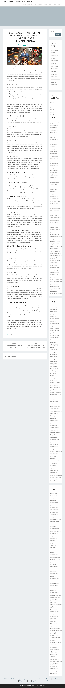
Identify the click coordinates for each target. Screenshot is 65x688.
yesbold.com (53, 321)
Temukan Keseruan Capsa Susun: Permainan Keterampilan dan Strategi (36, 345)
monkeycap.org (53, 538)
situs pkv (52, 102)
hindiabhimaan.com (54, 664)
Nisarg (44, 685)
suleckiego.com (53, 673)
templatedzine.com (54, 442)
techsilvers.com (53, 437)
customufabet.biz (54, 368)
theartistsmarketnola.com (56, 625)
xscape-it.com (53, 403)
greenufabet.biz (53, 352)
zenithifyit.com (53, 149)
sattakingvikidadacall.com (56, 251)
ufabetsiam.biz (53, 347)
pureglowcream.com (54, 592)
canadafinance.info (54, 614)
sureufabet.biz (53, 366)
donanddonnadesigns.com (56, 239)
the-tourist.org (53, 543)
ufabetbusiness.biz (54, 351)
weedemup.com (53, 262)
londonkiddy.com (54, 284)
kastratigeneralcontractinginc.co (57, 390)
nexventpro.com (54, 167)
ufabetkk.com (53, 576)
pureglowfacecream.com (55, 581)
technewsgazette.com (55, 580)
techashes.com (53, 309)
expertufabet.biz (54, 344)
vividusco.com (53, 146)
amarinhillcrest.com (54, 542)
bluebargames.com (54, 507)
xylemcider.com (53, 468)
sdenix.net (52, 540)
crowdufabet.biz (53, 378)
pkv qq (29, 681)
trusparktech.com (54, 161)
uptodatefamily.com (54, 454)
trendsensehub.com (54, 220)
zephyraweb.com (54, 153)
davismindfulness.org (55, 288)
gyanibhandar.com (54, 339)
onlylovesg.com (53, 244)
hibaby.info (52, 258)
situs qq (52, 109)
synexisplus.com (53, 134)
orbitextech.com (54, 227)
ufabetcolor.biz (53, 354)
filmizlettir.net (53, 497)
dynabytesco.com (54, 194)
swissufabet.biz (53, 349)
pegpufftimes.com (54, 502)
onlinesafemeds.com (54, 337)
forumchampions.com (55, 505)
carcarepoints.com (54, 430)
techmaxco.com (53, 189)
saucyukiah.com (53, 493)
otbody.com (53, 561)
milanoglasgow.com (54, 632)
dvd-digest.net (53, 623)
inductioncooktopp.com (55, 269)
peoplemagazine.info (55, 307)
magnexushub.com (54, 330)
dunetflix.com (53, 449)
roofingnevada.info (54, 272)
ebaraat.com (53, 325)
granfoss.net (53, 639)
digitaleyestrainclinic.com (56, 651)
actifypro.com (53, 174)
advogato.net (53, 545)
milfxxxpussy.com (54, 453)
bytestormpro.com (54, 215)
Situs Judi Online (57, 4)
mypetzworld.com (54, 420)
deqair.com (52, 435)
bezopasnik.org (53, 600)
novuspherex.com (54, 158)
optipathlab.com (54, 129)
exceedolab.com (53, 191)
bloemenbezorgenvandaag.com (57, 594)
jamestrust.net (53, 562)
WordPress (35, 685)
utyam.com (52, 458)
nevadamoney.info (54, 616)
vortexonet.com (53, 136)
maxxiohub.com (53, 151)
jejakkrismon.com (54, 573)
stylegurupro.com (54, 196)
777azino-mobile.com (55, 404)
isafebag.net (53, 547)
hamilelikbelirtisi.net (55, 186)
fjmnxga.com (53, 602)
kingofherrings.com (54, 583)
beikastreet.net (53, 495)
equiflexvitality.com (54, 243)
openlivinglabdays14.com (55, 394)
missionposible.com (54, 652)
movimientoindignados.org (56, 451)
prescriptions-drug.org (55, 529)
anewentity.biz (53, 587)
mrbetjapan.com (54, 585)
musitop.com (53, 456)
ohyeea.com (53, 461)
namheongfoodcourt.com (56, 630)
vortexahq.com (53, 148)
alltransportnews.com (55, 382)
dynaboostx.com (54, 175)
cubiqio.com (53, 200)
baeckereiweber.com (54, 306)
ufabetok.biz (53, 375)
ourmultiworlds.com (54, 498)
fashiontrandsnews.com (55, 384)
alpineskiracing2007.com (55, 642)
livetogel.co (53, 232)
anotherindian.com (54, 467)
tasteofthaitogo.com (55, 597)
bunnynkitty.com (54, 599)
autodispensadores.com (55, 267)
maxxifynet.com (53, 137)
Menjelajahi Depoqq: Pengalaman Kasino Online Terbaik (54, 75)
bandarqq (17, 679)
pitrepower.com (53, 647)
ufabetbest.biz (53, 364)
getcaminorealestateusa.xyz (56, 293)
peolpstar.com (53, 517)
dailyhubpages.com (54, 248)
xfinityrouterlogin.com (55, 658)
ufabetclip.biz (53, 342)
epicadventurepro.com (55, 208)
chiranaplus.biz (53, 626)
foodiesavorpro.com (54, 205)
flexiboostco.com (54, 123)
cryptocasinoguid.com (55, 387)
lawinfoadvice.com (54, 444)
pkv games (29, 4)
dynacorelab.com (54, 141)
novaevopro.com (54, 160)
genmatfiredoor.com (54, 234)
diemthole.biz (53, 574)
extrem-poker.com (54, 427)
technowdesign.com (54, 408)
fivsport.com (53, 441)
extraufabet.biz (53, 356)
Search (52, 31)
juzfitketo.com (53, 472)
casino (45, 4)
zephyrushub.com (54, 127)
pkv (51, 107)
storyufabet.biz (53, 370)
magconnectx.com (54, 274)
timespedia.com (53, 571)
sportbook (40, 4)
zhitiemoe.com (53, 463)
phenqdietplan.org (54, 446)
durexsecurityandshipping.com (57, 409)
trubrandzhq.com (54, 163)
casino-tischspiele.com (55, 559)
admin (30, 44)
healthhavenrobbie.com (55, 238)
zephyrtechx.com (54, 168)
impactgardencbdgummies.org (57, 475)
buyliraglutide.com (54, 335)
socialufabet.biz (53, 361)
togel (50, 4)
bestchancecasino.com (55, 264)
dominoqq (52, 104)
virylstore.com (53, 524)
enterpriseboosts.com (55, 550)
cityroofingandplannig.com (56, 411)
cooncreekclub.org (54, 500)
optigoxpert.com (54, 170)
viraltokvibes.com (54, 533)
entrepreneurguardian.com (56, 257)
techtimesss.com (54, 523)
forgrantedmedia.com (55, 516)
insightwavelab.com (54, 210)
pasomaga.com (53, 473)
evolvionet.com (53, 132)
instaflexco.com (53, 177)
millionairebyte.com (54, 289)
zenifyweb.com (53, 231)
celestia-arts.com (54, 504)
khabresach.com (54, 666)
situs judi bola (11, 679)
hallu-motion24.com (54, 635)
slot (35, 4)
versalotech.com (54, 187)
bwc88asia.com (53, 425)
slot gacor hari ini (23, 681)
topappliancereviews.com (56, 661)
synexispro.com (53, 276)
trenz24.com (53, 564)
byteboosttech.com (54, 328)
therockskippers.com (55, 637)
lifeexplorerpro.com (54, 212)
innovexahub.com (54, 139)
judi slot (5, 679)
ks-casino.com (53, 428)
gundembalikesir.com (55, 318)
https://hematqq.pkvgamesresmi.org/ (41, 681)
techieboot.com (53, 316)
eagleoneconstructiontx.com (56, 241)
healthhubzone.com (54, 323)
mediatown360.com (54, 649)
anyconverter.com (54, 569)
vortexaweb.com (54, 155)
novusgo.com (53, 213)
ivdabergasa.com (54, 413)
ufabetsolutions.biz (54, 359)
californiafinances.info (55, 613)
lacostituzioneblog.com (55, 460)
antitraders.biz (53, 399)
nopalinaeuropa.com (54, 479)
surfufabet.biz (53, 363)
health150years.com (54, 528)
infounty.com (53, 422)
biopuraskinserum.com (55, 611)
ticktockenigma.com (54, 222)
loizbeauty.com (53, 568)
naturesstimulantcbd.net (55, 477)
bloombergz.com (54, 549)
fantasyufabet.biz (54, 345)
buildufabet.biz (53, 380)
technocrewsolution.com (55, 531)
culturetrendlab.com (54, 219)
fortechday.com (53, 291)
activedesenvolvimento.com (56, 246)
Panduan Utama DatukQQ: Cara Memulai (54, 50)
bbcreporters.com (54, 385)
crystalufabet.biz (54, 373)
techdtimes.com (54, 314)
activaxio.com (53, 193)
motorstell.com (53, 526)
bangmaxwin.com (54, 606)
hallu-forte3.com (54, 633)
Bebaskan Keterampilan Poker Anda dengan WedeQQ (13, 345)
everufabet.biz (53, 377)
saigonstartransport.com (56, 604)
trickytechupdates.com (55, 663)
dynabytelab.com (54, 130)
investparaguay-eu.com (55, 423)
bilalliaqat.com (53, 265)
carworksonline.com (54, 521)
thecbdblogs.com (54, 668)
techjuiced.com (53, 326)
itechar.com (53, 320)
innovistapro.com (54, 179)
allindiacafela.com (54, 640)
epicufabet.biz (53, 371)
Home (24, 4)
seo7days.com (53, 590)
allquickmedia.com (54, 578)
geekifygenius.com (54, 225)
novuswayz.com (53, 172)
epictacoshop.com (54, 609)
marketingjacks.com (54, 659)
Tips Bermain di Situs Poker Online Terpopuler (19, 1)
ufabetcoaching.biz (54, 286)
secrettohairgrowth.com (55, 595)
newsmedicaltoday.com (55, 270)
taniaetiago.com (54, 470)
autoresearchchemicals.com (56, 670)
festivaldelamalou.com (55, 509)
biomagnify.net (53, 480)
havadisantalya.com (54, 313)
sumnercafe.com (54, 448)
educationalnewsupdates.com (56, 122)
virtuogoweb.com (54, 332)
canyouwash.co (53, 311)
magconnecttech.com (55, 229)
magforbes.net (53, 536)
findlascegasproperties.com (56, 236)
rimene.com (53, 618)
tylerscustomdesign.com (55, 519)
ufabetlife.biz (53, 358)
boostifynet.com (54, 165)
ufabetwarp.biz (53, 340)
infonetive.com (53, 607)
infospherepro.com (54, 203)
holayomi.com (53, 277)
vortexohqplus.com (54, 182)
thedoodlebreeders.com (55, 432)
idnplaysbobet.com (54, 250)
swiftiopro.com (53, 184)
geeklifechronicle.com (55, 201)
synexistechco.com (54, 142)
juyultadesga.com (54, 415)
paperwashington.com (55, 260)
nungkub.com (53, 465)
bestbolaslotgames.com (55, 253)
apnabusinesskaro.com (55, 671)
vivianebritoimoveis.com (55, 535)
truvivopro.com (53, 144)
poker (51, 105)
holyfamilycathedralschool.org (57, 283)
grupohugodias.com (54, 434)
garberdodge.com (54, 512)
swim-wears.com (54, 514)
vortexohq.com (53, 206)
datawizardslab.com (54, 198)
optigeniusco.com (54, 156)
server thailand (55, 679)
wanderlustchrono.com (55, 217)
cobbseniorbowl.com (55, 406)
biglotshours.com (54, 333)
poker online (53, 110)
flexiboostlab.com (54, 180)
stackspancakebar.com (55, 628)
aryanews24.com (54, 401)
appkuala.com (53, 588)
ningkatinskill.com (54, 439)
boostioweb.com (54, 125)
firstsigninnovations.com (55, 510)
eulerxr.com (52, 224)
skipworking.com (54, 566)
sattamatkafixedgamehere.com (57, 255)
